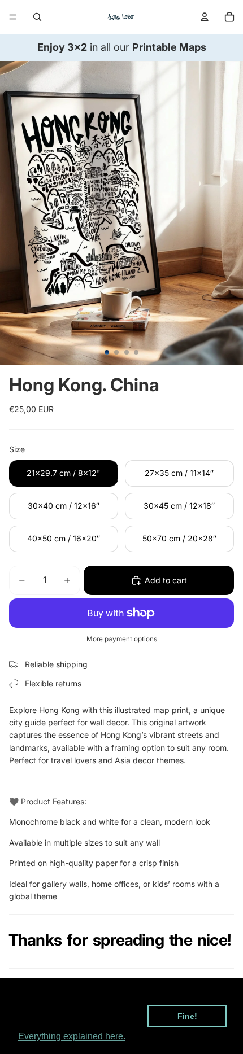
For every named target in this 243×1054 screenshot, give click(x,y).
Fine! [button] (187, 1016)
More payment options (121, 639)
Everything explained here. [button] (71, 1036)
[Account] (204, 17)
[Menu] (13, 17)
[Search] (37, 17)
